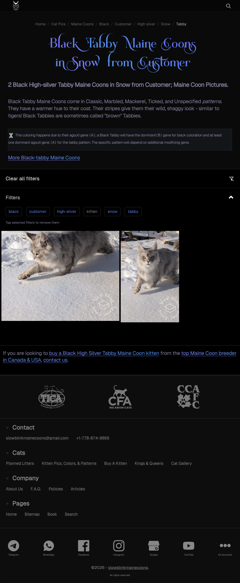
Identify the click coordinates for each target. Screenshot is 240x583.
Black (104, 24)
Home (40, 24)
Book (52, 514)
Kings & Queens (149, 463)
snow (113, 211)
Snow (165, 24)
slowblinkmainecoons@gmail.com (37, 438)
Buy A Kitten (115, 463)
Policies (56, 488)
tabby (133, 211)
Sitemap (32, 514)
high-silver (66, 211)
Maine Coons (82, 24)
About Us (14, 488)
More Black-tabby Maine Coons (44, 158)
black (14, 211)
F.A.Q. (36, 488)
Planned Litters (20, 463)
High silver (146, 24)
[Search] (228, 6)
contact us (55, 360)
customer (38, 211)
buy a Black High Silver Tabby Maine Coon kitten (104, 353)
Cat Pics (58, 24)
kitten (92, 211)
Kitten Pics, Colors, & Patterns (69, 463)
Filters (13, 197)
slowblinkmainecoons (128, 567)
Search (71, 514)
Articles (78, 488)
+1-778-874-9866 (92, 438)
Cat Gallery (181, 463)
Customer (123, 24)
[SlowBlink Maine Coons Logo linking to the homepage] (29, 5)
